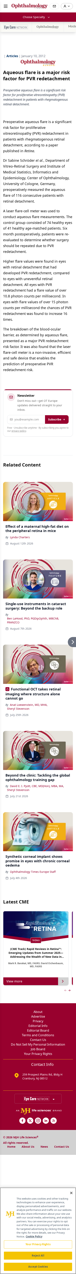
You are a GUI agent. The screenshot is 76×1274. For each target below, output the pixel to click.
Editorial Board (38, 1030)
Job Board (38, 1049)
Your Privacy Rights (38, 1054)
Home (11, 1146)
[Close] (71, 1193)
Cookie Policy (34, 1236)
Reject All (38, 1255)
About (38, 1012)
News (44, 1146)
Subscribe (54, 419)
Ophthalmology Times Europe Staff (33, 872)
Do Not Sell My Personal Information (38, 1044)
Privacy (38, 1021)
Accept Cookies (38, 1266)
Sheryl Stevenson (18, 708)
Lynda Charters (20, 537)
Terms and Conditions (38, 1035)
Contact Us (38, 1040)
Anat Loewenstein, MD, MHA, (29, 705)
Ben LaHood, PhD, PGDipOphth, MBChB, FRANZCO (33, 620)
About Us (28, 1146)
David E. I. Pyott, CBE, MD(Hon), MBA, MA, (37, 786)
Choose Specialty (34, 17)
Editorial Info (38, 1026)
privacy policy (18, 431)
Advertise (38, 1016)
